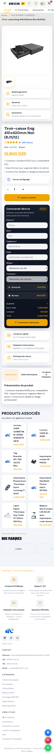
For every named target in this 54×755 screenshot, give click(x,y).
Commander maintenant (28, 322)
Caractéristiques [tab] (29, 374)
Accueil (7, 10)
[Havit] (18, 549)
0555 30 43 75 (12, 659)
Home (4, 15)
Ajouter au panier (28, 197)
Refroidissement (9, 706)
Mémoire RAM (8, 693)
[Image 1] (9, 81)
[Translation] (36, 3)
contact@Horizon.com (18, 668)
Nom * (8, 231)
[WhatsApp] (48, 748)
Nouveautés (38, 10)
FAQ (4, 734)
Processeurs (7, 684)
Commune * (11, 274)
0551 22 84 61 (12, 664)
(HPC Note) (27, 142)
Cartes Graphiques (10, 680)
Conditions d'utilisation (12, 739)
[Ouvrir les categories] (4, 3)
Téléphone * (11, 241)
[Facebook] (48, 733)
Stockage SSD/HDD (10, 697)
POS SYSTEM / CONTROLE (23, 15)
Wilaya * (9, 263)
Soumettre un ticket (10, 726)
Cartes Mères (8, 688)
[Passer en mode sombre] (42, 3)
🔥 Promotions (8, 717)
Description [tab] (10, 374)
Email (8, 252)
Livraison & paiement (11, 730)
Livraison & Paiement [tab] (46, 374)
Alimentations (8, 701)
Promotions (21, 10)
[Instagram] (48, 740)
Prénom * (10, 220)
